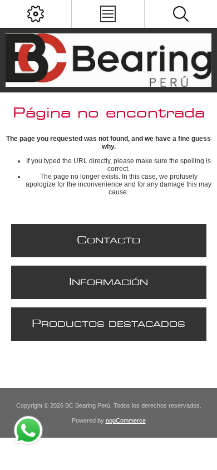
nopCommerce (126, 420)
